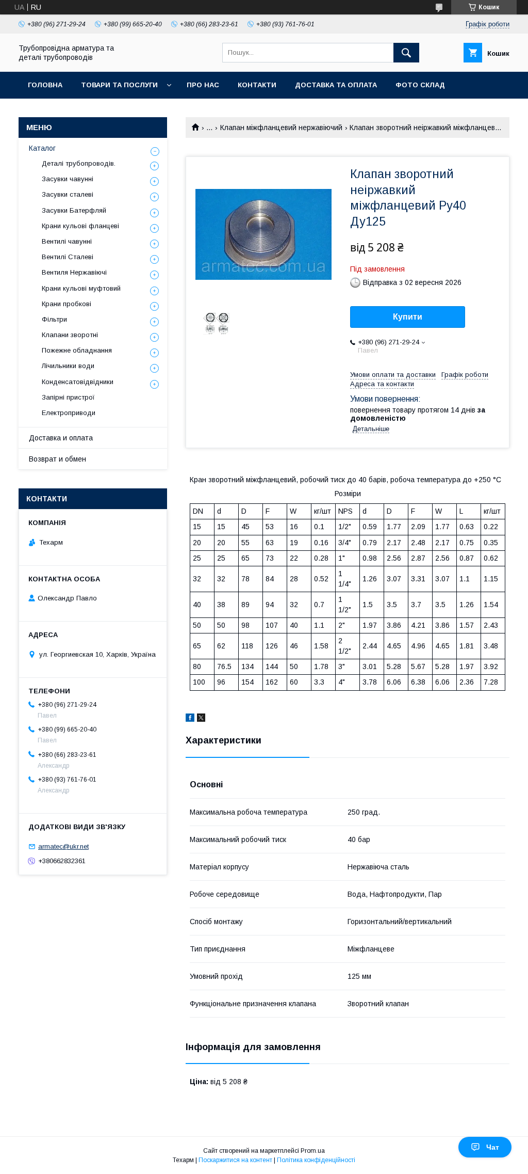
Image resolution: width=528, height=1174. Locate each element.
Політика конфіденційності (316, 1160)
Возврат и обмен (57, 459)
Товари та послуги (119, 85)
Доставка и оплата (61, 438)
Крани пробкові (66, 304)
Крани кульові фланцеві (80, 226)
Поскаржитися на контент (235, 1160)
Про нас (203, 85)
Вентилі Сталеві (67, 257)
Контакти (257, 85)
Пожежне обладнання (77, 350)
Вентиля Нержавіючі (74, 272)
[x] (201, 719)
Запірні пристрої (68, 397)
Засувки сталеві (67, 194)
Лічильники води (68, 366)
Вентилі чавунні (67, 241)
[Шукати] (406, 52)
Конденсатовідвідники (77, 382)
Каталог (42, 148)
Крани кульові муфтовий (81, 288)
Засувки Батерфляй (74, 210)
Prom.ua (313, 1150)
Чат (492, 1147)
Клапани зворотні (70, 335)
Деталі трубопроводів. (79, 163)
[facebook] (190, 719)
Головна (45, 85)
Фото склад (420, 85)
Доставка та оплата (336, 85)
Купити (407, 316)
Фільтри (54, 319)
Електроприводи (68, 413)
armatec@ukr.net (63, 846)
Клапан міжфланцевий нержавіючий (281, 127)
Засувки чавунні (67, 179)
